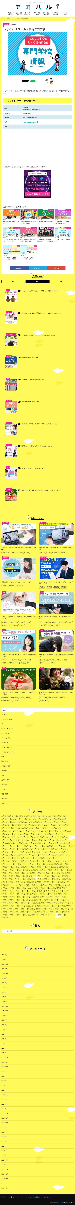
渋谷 (38, 897)
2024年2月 (4, 955)
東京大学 (65, 891)
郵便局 (30, 909)
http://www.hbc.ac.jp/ (30, 122)
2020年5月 (4, 1034)
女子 (40, 879)
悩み (15, 625)
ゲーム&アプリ (56, 13)
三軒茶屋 (60, 864)
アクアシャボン (34, 825)
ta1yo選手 (26, 822)
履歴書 (39, 882)
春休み (30, 891)
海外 (32, 897)
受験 (20, 552)
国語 (69, 873)
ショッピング (7, 843)
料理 (58, 888)
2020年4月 (4, 1039)
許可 (13, 906)
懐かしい (6, 888)
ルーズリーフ (7, 864)
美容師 (24, 903)
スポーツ (52, 843)
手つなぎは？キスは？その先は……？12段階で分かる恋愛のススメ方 (37, 291)
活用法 (12, 897)
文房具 (51, 888)
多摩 (54, 876)
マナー (18, 861)
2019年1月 (4, 1109)
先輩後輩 (40, 867)
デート (12, 846)
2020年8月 (4, 1020)
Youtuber (65, 822)
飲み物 (45, 912)
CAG (56, 816)
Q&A (12, 822)
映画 (18, 891)
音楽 (39, 912)
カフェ (51, 834)
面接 (12, 912)
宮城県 (5, 882)
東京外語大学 (56, 891)
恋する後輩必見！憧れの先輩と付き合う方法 (31, 379)
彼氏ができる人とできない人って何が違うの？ (31, 468)
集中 (45, 909)
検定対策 (35, 894)
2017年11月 (4, 1174)
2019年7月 (4, 1080)
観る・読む (46, 13)
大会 (5, 879)
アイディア (6, 825)
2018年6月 (4, 1141)
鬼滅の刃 (6, 918)
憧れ (67, 885)
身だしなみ (46, 906)
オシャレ (52, 831)
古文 (48, 873)
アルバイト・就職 (6, 719)
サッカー (45, 840)
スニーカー (43, 843)
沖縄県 (5, 897)
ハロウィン (26, 852)
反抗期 (17, 873)
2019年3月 (4, 1099)
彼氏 (60, 882)
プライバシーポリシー (19, 1197)
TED (34, 822)
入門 (60, 867)
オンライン (6, 552)
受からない (26, 873)
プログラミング (54, 855)
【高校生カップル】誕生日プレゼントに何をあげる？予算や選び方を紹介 (18, 643)
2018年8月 (4, 1132)
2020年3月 (4, 1043)
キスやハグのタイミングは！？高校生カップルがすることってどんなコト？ (39, 313)
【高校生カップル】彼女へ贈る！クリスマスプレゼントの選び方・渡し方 (39, 490)
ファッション (44, 622)
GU (35, 819)
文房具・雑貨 (5, 780)
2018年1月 (4, 1164)
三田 (45, 864)
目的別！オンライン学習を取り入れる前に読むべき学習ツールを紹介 (18, 536)
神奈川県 (39, 900)
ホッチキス (37, 858)
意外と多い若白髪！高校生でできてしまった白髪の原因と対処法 (36, 335)
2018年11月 (4, 1118)
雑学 (51, 909)
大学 (11, 879)
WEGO (40, 822)
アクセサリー (45, 825)
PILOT (63, 819)
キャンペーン (5, 733)
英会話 (49, 903)
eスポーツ (64, 13)
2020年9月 (4, 1015)
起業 (39, 906)
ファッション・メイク (11, 334)
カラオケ (59, 834)
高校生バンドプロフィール (48, 915)
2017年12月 (4, 1169)
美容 (17, 903)
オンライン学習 (17, 834)
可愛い (55, 873)
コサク (66, 837)
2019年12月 (4, 1057)
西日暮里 (6, 906)
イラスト (57, 828)
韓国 (23, 912)
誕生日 (20, 906)
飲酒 (52, 912)
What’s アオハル (5, 1197)
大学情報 (18, 879)
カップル (44, 834)
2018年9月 (4, 1127)
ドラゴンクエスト (64, 846)
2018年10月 (4, 1123)
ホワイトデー (57, 858)
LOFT (56, 819)
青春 (71, 909)
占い (63, 870)
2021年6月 (4, 1001)
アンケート (40, 828)
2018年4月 (4, 1150)
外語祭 (47, 876)
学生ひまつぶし (5, 766)
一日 (39, 864)
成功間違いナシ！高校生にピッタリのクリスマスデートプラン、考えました (56, 681)
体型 (33, 867)
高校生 (27, 552)
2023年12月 (4, 964)
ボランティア (47, 858)
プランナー (23, 855)
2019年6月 (4, 1085)
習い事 (31, 903)
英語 (56, 903)
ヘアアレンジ (16, 858)
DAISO (5, 819)
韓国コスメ (31, 912)
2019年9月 (4, 1071)
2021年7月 (4, 997)
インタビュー (20, 831)
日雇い (5, 891)
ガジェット (35, 834)
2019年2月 (4, 1104)
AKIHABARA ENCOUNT (45, 816)
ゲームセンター (36, 837)
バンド (34, 852)
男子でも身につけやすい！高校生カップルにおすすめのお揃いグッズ (56, 605)
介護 (21, 867)
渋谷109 (45, 897)
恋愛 (9, 312)
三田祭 (52, 864)
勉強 (14, 552)
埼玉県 (11, 876)
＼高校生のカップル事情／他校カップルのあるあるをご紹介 (35, 446)
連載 (5, 909)
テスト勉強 (46, 846)
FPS (21, 819)
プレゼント (6, 660)
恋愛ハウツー (7, 625)
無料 (58, 897)
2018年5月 (4, 1146)
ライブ (68, 861)
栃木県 (20, 894)
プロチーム (6, 858)
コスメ (5, 840)
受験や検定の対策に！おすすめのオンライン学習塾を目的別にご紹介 (56, 536)
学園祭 (55, 879)
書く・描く (28, 13)
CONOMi (64, 816)
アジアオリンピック (57, 825)
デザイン (30, 846)
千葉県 (50, 870)
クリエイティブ (8, 837)
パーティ (38, 849)
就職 (33, 882)
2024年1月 (4, 959)
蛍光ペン (63, 903)
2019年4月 (4, 1094)
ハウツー (56, 849)
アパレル (6, 828)
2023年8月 (4, 983)
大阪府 (33, 879)
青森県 (5, 912)
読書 (27, 906)
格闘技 (27, 894)
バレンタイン (16, 852)
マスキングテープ (8, 861)
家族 (12, 882)
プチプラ (6, 855)
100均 (5, 816)
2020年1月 (4, 1053)
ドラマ (5, 849)
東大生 (12, 894)
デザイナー (21, 846)
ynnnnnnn (48, 822)
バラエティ (6, 852)
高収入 (12, 915)
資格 (33, 906)
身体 (54, 906)
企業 (27, 867)
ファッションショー (56, 852)
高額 (60, 915)
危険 (69, 870)
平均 (54, 882)
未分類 (9, 447)
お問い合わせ (47, 1197)
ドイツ (54, 846)
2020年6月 (4, 1029)
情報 (51, 885)
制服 (19, 870)
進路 (11, 909)
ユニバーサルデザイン (57, 861)
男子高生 (12, 900)
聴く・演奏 (37, 13)
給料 (11, 903)
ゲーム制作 (46, 837)
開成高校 (38, 909)
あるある (21, 828)
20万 (18, 816)
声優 (25, 876)
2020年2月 (4, 1048)
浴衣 (25, 897)
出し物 (5, 870)
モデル (46, 861)
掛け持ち (20, 888)
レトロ (16, 864)
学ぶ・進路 (19, 13)
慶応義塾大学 (59, 885)
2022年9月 (4, 992)
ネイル (12, 849)
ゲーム (26, 837)
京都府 (14, 867)
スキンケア (25, 843)
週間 (37, 281)
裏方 (71, 903)
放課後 (57, 587)
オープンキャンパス (41, 831)
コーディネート (57, 837)
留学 (19, 900)
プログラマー (42, 855)
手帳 (13, 888)
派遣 (19, 897)
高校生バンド (35, 915)
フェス (66, 852)
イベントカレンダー (7, 728)
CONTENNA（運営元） (34, 1197)
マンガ (25, 861)
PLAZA (5, 822)
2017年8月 (4, 1188)
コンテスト (36, 840)
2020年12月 (4, 1006)
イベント (4, 724)
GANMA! (28, 819)
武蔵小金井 (52, 894)
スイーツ (16, 843)
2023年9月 (4, 978)
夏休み (40, 876)
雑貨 (57, 909)
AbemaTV (33, 816)
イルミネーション (8, 831)
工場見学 (47, 882)
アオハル (24, 825)
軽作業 (61, 906)
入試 (53, 867)
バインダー (47, 849)
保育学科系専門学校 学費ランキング (29, 401)
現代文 (64, 897)
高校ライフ (11, 13)
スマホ (59, 843)
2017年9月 (4, 1183)
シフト (63, 840)
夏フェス (33, 876)
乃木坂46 (6, 867)
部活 (23, 909)
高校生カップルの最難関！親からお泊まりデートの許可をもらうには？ (38, 424)
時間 (37, 891)
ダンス (67, 843)
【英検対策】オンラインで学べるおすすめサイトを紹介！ (16, 570)
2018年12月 (4, 1113)
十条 (44, 870)
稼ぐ (59, 900)
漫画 (52, 897)
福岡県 (46, 900)
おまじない (68, 831)
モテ (39, 861)
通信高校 (69, 906)
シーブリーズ (54, 840)
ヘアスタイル (27, 858)
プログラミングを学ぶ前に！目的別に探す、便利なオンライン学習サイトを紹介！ (56, 571)
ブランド (14, 855)
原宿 (5, 873)
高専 (19, 915)
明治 (12, 891)
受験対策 (41, 873)
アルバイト (30, 828)
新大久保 (65, 888)
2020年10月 (4, 1011)
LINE (50, 819)
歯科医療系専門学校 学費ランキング (29, 357)
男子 (5, 900)
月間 (61, 281)
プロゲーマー (64, 855)
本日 (13, 281)
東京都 (5, 894)
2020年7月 (4, 1025)
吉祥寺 (62, 873)
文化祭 (43, 888)
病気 (25, 900)
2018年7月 (4, 1136)
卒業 (57, 870)
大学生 (26, 879)
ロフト (32, 864)
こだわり (13, 840)
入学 (47, 867)
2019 (12, 816)
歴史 (60, 894)
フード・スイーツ (6, 747)
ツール (5, 846)
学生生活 (56, 552)
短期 (32, 900)
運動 (17, 909)
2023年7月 (4, 987)
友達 (11, 873)
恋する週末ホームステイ (10, 885)
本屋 (48, 891)
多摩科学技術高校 (63, 876)
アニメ (67, 825)
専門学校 (4, 770)
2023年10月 (4, 973)
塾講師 (18, 876)
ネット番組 (4, 742)
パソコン (64, 849)
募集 (38, 870)
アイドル (15, 825)
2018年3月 (4, 1155)
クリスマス (44, 697)
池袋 (66, 894)
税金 (53, 900)
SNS (18, 822)
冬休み (66, 867)
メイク (32, 861)
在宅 (5, 876)
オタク (60, 831)
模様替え (43, 894)
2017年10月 (4, 1178)
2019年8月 (4, 1076)
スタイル (34, 843)
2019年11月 (4, 1062)
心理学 (67, 882)
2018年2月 (4, 1160)
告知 (2, 756)
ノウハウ (30, 849)
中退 (67, 864)
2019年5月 (4, 1090)
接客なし (29, 888)
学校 (62, 879)
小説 (27, 882)
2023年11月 (4, 969)
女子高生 (6, 622)
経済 (5, 903)
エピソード (30, 831)
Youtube (57, 822)
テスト (37, 846)
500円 (25, 816)
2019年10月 (4, 1067)
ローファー (24, 864)
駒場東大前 (66, 912)
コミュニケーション (24, 840)
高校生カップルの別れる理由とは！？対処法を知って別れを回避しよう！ (56, 643)
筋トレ (66, 900)
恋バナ (22, 622)
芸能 (43, 903)
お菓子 (26, 834)
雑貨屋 (64, 909)
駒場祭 (5, 915)
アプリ (13, 828)
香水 (58, 912)
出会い (12, 870)
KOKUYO (42, 819)
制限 (25, 870)
